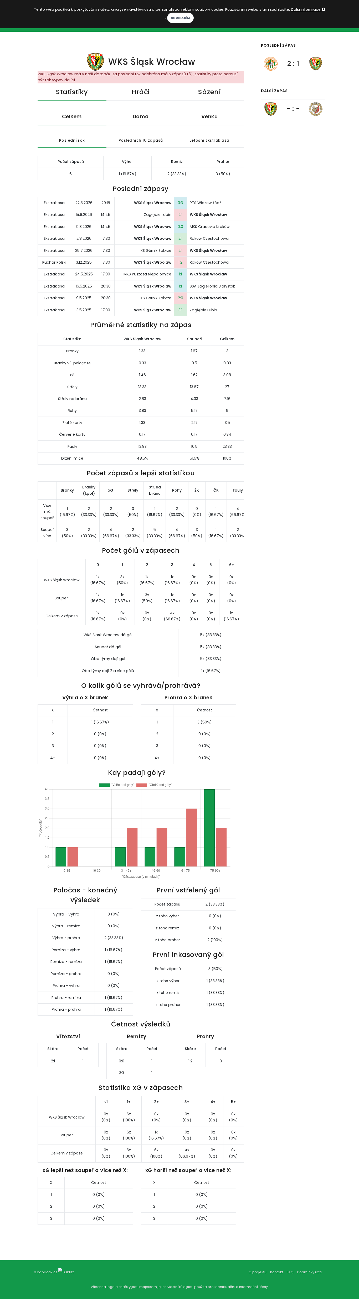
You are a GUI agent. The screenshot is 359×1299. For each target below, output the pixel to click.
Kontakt (276, 1272)
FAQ (290, 1272)
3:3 (180, 202)
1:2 (180, 262)
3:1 (180, 310)
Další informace (306, 9)
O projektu (257, 1272)
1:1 (180, 274)
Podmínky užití (309, 1272)
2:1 (180, 214)
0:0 (180, 226)
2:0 (180, 298)
